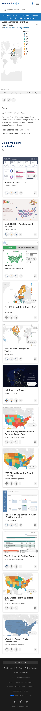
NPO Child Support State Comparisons (16, 640)
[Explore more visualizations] (32, 4)
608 (21, 276)
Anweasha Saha (10, 230)
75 (20, 566)
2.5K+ (33, 633)
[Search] (4, 9)
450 (34, 301)
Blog (11, 668)
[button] (15, 701)
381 (21, 400)
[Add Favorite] (35, 193)
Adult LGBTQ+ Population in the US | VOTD (19, 225)
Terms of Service (23, 678)
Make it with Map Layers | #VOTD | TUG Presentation (20, 516)
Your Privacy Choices (23, 695)
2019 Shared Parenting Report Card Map (18, 599)
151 (21, 359)
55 (20, 234)
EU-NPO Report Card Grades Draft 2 (20, 308)
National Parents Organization (16, 28)
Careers (16, 673)
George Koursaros (10, 393)
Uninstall (30, 686)
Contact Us (24, 673)
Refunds (8, 265)
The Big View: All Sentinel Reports (20, 556)
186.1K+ (33, 342)
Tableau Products (31, 668)
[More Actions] (36, 24)
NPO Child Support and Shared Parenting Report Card (19, 433)
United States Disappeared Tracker (17, 350)
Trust (6, 668)
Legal (13, 678)
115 (21, 525)
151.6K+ (33, 550)
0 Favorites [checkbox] (8, 113)
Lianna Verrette (9, 313)
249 (21, 193)
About (21, 668)
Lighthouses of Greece (15, 390)
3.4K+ (34, 218)
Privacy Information (15, 682)
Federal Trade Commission (13, 269)
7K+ (34, 508)
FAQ (15, 668)
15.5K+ (33, 425)
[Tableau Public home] (10, 3)
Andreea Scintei (10, 186)
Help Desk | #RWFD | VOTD (17, 182)
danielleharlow (9, 354)
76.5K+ (33, 384)
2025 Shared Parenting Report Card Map (18, 474)
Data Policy (29, 682)
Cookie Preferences (20, 691)
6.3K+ (33, 467)
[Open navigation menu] (37, 3)
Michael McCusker (10, 520)
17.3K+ (33, 591)
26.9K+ (33, 176)
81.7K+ (33, 259)
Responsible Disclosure (16, 686)
